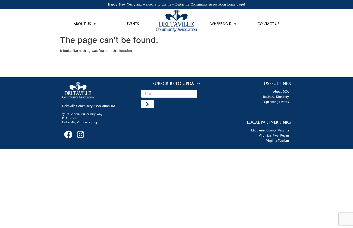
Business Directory (276, 97)
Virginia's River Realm (274, 135)
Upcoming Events (276, 102)
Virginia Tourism (277, 140)
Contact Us (268, 24)
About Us (82, 24)
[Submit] (147, 104)
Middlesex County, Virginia (270, 130)
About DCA (281, 91)
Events (133, 24)
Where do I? (221, 24)
